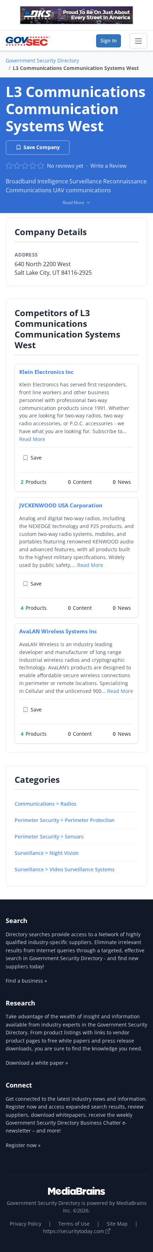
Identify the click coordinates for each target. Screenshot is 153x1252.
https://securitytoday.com (74, 1231)
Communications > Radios (45, 803)
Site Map (117, 1223)
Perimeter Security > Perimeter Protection (65, 820)
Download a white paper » (37, 1062)
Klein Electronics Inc (46, 371)
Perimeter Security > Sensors (49, 836)
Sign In (108, 40)
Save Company (41, 147)
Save (36, 457)
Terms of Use (74, 1223)
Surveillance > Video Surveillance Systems (65, 869)
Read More (32, 439)
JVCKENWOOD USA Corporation (60, 505)
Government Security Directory (42, 60)
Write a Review (108, 165)
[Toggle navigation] (138, 41)
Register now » (23, 1145)
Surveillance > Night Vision (47, 853)
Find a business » (26, 980)
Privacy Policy (25, 1223)
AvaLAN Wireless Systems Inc (58, 631)
